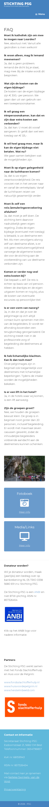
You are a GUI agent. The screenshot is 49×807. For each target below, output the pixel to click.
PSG (29, 804)
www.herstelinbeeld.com (19, 690)
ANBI (37, 592)
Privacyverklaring (15, 789)
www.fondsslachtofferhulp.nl (21, 682)
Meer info (24, 512)
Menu (41, 14)
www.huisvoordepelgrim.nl (20, 686)
